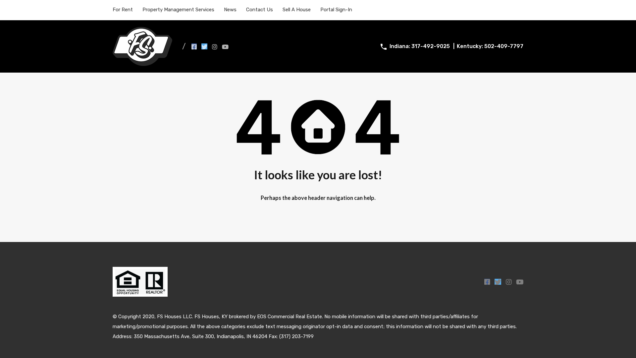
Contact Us (259, 10)
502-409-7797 (503, 46)
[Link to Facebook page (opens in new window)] (194, 46)
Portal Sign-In (336, 10)
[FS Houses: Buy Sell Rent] (142, 63)
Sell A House (297, 10)
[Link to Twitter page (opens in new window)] (204, 46)
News (230, 10)
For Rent (123, 10)
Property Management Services (178, 10)
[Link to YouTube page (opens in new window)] (225, 46)
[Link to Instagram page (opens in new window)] (214, 46)
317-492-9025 (430, 46)
